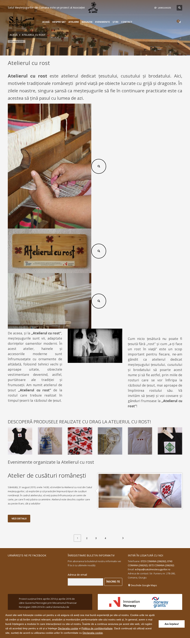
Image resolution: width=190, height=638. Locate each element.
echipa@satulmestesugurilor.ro (152, 569)
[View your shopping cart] (179, 22)
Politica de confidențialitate (97, 628)
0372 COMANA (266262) (161, 565)
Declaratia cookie (68, 628)
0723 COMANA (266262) (153, 561)
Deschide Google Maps (143, 585)
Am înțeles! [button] (172, 623)
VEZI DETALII (19, 518)
